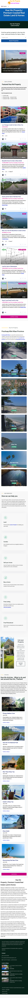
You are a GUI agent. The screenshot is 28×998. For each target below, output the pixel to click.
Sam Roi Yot (14, 481)
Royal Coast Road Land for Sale (10, 300)
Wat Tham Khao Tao (9, 772)
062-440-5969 (6, 955)
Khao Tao (14, 121)
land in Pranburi (13, 524)
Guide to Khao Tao (8, 802)
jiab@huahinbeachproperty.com (9, 957)
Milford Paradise (6, 227)
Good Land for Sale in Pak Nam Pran (11, 196)
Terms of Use (4, 991)
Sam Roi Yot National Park (10, 742)
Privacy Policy (5, 993)
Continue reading (6, 722)
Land (14, 353)
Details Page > (5, 205)
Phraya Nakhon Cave (9, 713)
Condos (14, 371)
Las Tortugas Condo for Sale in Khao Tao (12, 125)
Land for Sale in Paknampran (9, 266)
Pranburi (11, 193)
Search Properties (13, 40)
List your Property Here (21, 663)
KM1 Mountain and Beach (8, 157)
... (13, 720)
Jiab (5, 138)
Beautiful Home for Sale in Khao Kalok (12, 160)
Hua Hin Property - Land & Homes (10, 959)
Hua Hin (10, 121)
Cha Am (14, 426)
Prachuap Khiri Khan (6, 335)
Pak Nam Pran (22, 157)
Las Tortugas (5, 121)
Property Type (5, 37)
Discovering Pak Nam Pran (10, 860)
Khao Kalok (16, 157)
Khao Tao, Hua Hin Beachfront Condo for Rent (14, 230)
